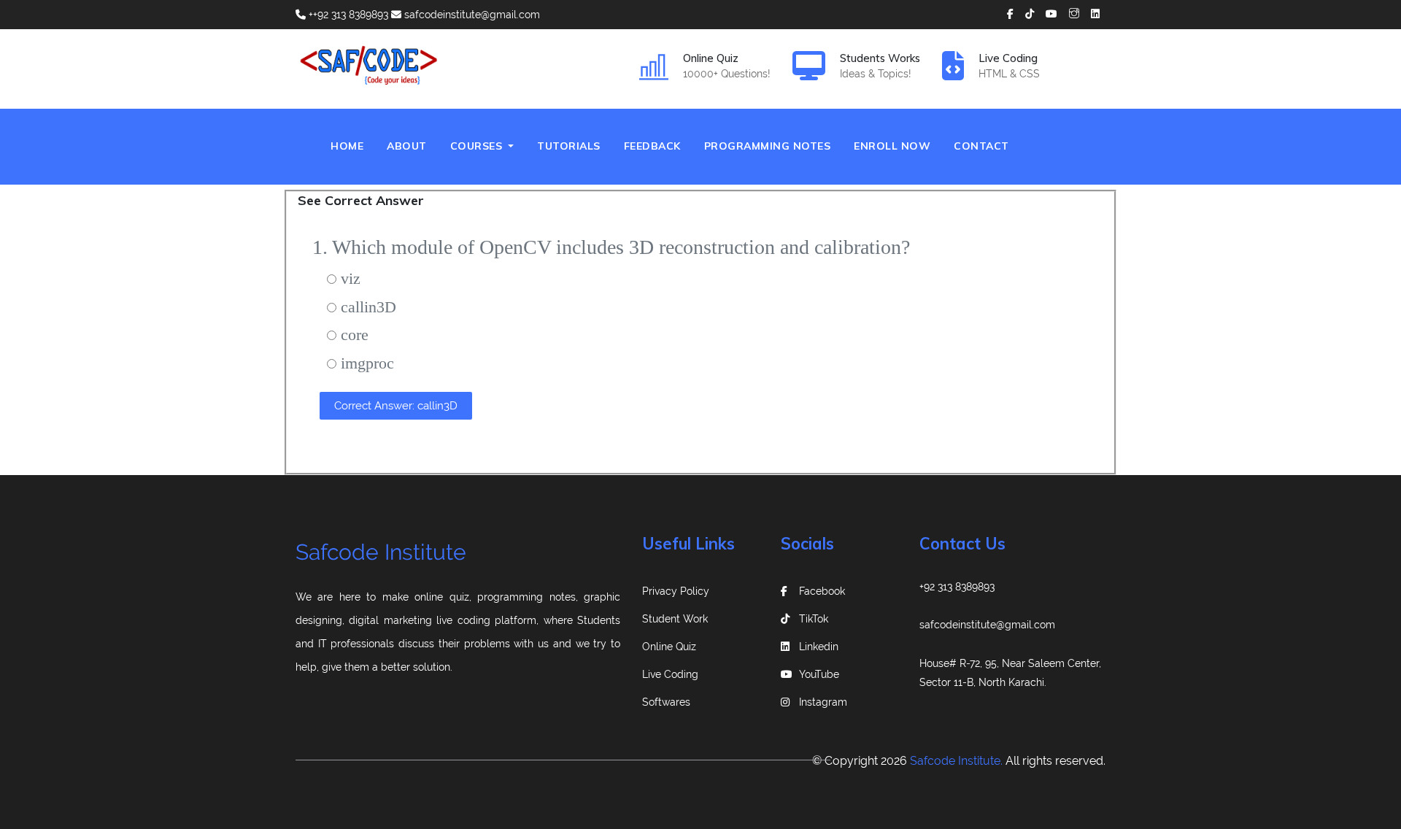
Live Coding (670, 674)
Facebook (822, 591)
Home (353, 146)
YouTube (819, 674)
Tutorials (569, 146)
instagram (823, 702)
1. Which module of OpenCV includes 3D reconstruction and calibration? (611, 247)
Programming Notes (767, 146)
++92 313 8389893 (347, 14)
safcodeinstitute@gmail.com (470, 14)
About (407, 146)
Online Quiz (669, 646)
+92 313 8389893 (957, 587)
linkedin (818, 646)
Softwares (666, 702)
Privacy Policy (675, 591)
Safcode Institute (381, 552)
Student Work (675, 619)
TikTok (813, 619)
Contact (981, 146)
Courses (478, 146)
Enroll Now (892, 146)
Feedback (652, 146)
